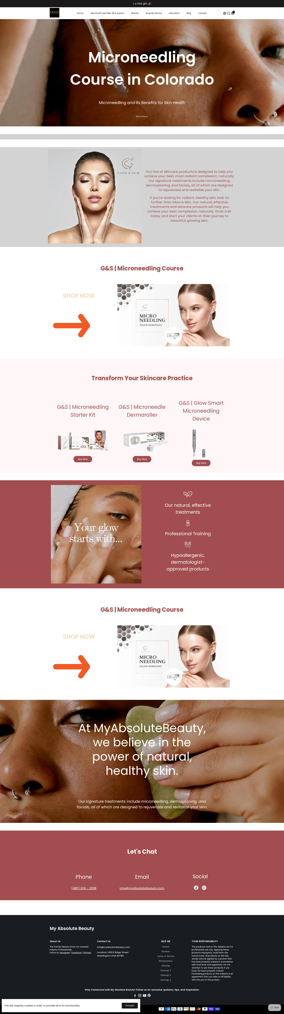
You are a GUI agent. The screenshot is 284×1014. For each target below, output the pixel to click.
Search (165, 946)
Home (80, 13)
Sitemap (166, 965)
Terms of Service (165, 956)
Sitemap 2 (166, 970)
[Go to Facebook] (135, 996)
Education (174, 13)
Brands (134, 13)
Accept (129, 1005)
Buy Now (83, 459)
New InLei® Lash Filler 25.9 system (107, 13)
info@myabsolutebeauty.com (142, 888)
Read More (142, 116)
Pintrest (87, 952)
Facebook (77, 952)
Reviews (166, 951)
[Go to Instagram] (140, 996)
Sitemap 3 (166, 975)
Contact (202, 13)
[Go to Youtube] (144, 996)
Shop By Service (154, 13)
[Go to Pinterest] (149, 996)
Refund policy (165, 961)
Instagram (65, 952)
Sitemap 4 (165, 980)
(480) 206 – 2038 (83, 888)
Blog (189, 13)
